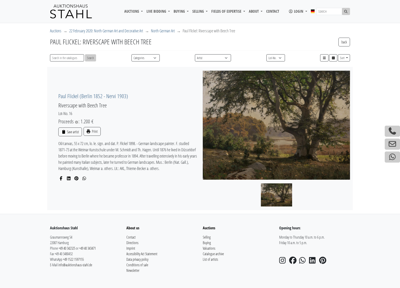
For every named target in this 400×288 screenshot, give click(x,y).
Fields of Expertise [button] (226, 11)
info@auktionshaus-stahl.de (75, 264)
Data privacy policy (137, 259)
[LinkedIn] (69, 178)
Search (90, 58)
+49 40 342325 (67, 248)
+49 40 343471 (87, 248)
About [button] (254, 11)
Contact (272, 11)
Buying (207, 242)
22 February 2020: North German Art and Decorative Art (106, 30)
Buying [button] (180, 11)
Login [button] (298, 11)
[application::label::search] (346, 11)
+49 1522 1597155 (73, 259)
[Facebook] (61, 178)
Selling (207, 237)
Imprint (130, 248)
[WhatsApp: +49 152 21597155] (392, 157)
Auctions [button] (132, 11)
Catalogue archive (213, 253)
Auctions (55, 30)
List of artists (210, 259)
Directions (132, 242)
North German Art (163, 30)
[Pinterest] (76, 178)
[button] (324, 57)
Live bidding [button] (157, 11)
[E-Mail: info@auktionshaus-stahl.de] (392, 144)
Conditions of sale (137, 264)
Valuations (209, 248)
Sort (342, 58)
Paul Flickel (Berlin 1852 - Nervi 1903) (93, 96)
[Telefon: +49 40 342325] (392, 131)
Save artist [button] (72, 131)
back (344, 42)
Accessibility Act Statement (141, 253)
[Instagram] (283, 261)
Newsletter (132, 270)
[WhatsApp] (84, 178)
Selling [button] (198, 11)
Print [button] (94, 131)
